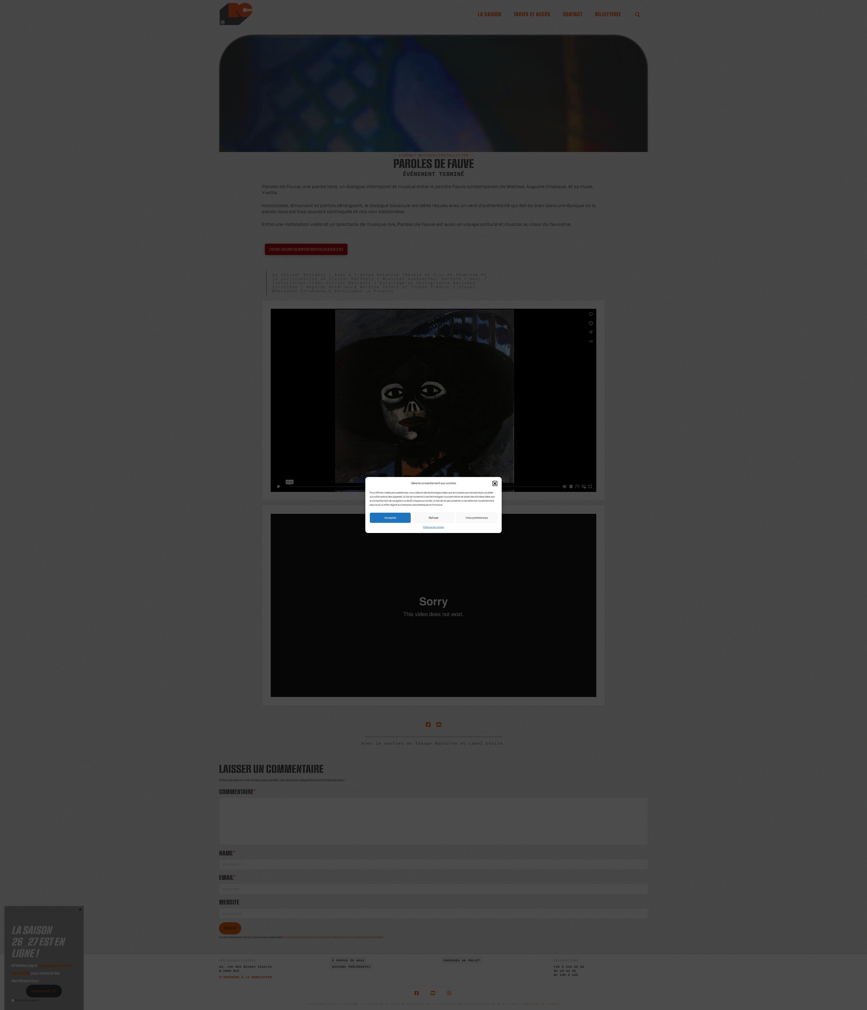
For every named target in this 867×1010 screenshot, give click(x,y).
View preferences (477, 517)
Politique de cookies (433, 527)
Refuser (433, 517)
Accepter (390, 517)
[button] (495, 483)
